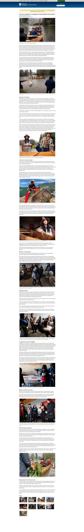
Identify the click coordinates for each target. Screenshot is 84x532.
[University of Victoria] (23, 4)
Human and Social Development (24, 15)
